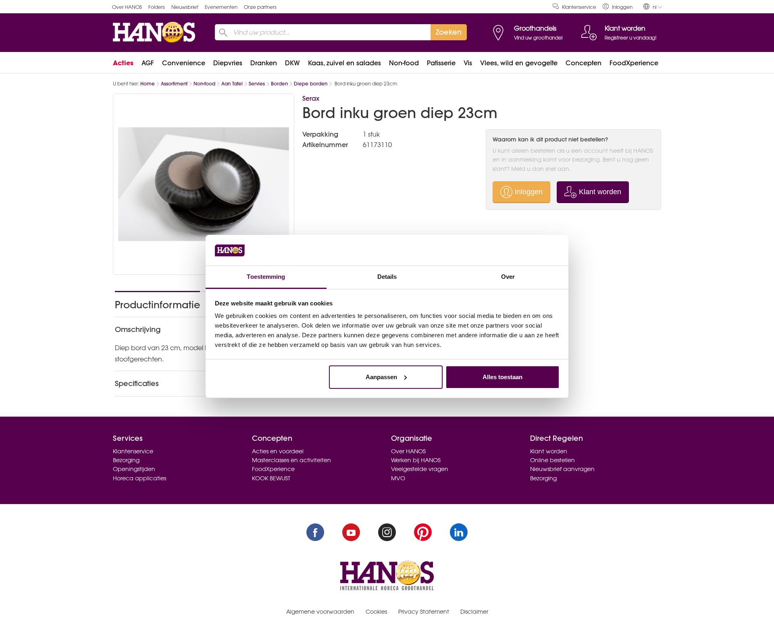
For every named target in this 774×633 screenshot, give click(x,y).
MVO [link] (398, 478)
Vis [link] (468, 62)
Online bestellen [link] (552, 460)
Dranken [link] (263, 62)
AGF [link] (147, 62)
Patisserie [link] (441, 62)
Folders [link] (156, 7)
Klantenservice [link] (579, 7)
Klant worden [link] (548, 451)
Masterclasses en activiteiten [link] (291, 460)
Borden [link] (279, 83)
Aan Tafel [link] (232, 83)
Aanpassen (381, 377)
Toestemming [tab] (266, 276)
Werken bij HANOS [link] (416, 460)
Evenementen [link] (221, 7)
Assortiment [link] (174, 83)
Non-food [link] (404, 62)
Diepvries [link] (227, 62)
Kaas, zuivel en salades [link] (344, 62)
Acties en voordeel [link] (278, 451)
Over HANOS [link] (127, 7)
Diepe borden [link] (310, 83)
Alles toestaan (502, 377)
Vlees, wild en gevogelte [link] (519, 62)
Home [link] (147, 83)
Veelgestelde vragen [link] (419, 469)
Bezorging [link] (126, 460)
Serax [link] (310, 98)
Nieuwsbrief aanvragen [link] (562, 469)
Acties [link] (123, 62)
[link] (617, 6)
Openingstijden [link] (134, 469)
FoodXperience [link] (634, 62)
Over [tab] (508, 276)
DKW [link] (292, 62)
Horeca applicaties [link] (139, 478)
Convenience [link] (183, 62)
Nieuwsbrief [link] (184, 7)
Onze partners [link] (260, 7)
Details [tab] (387, 276)
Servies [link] (257, 83)
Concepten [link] (583, 62)
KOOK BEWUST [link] (271, 478)
